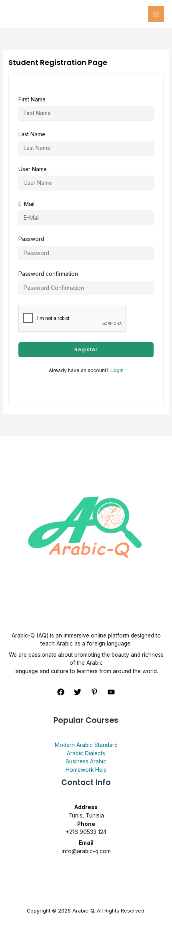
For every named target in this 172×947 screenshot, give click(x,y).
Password (31, 239)
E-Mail (26, 204)
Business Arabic (86, 761)
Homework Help (86, 770)
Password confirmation (48, 274)
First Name (32, 99)
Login (117, 370)
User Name (32, 169)
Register (86, 349)
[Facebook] (60, 692)
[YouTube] (111, 692)
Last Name (31, 134)
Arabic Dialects (86, 753)
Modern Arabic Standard (86, 745)
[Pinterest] (94, 692)
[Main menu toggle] (156, 14)
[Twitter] (77, 692)
